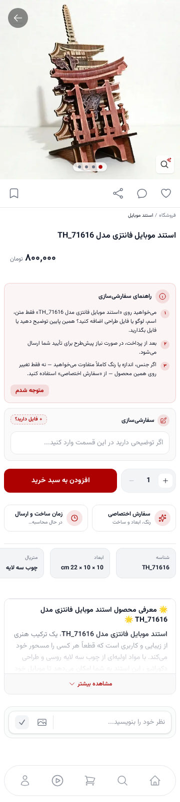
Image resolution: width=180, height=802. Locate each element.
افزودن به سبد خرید (61, 480)
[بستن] (15, 753)
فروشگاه (167, 215)
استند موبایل (140, 215)
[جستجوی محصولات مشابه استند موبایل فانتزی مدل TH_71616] (165, 164)
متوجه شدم (30, 390)
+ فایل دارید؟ (28, 419)
